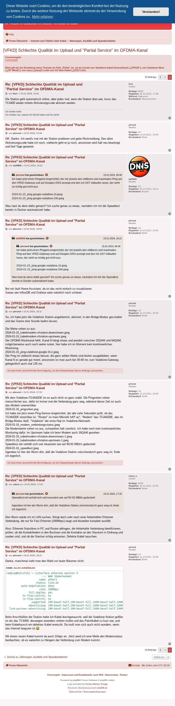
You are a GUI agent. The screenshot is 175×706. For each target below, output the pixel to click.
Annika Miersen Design (96, 684)
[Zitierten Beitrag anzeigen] (47, 175)
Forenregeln (11, 60)
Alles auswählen (24, 568)
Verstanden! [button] (151, 11)
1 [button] (165, 77)
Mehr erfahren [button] (42, 17)
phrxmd (20, 175)
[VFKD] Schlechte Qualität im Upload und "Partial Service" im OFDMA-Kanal (75, 50)
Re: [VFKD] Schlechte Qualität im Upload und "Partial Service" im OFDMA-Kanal (43, 86)
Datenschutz (111, 675)
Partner (124, 675)
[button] (160, 77)
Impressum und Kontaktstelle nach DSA (82, 675)
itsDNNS (20, 238)
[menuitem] (9, 34)
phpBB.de (102, 688)
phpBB (76, 680)
